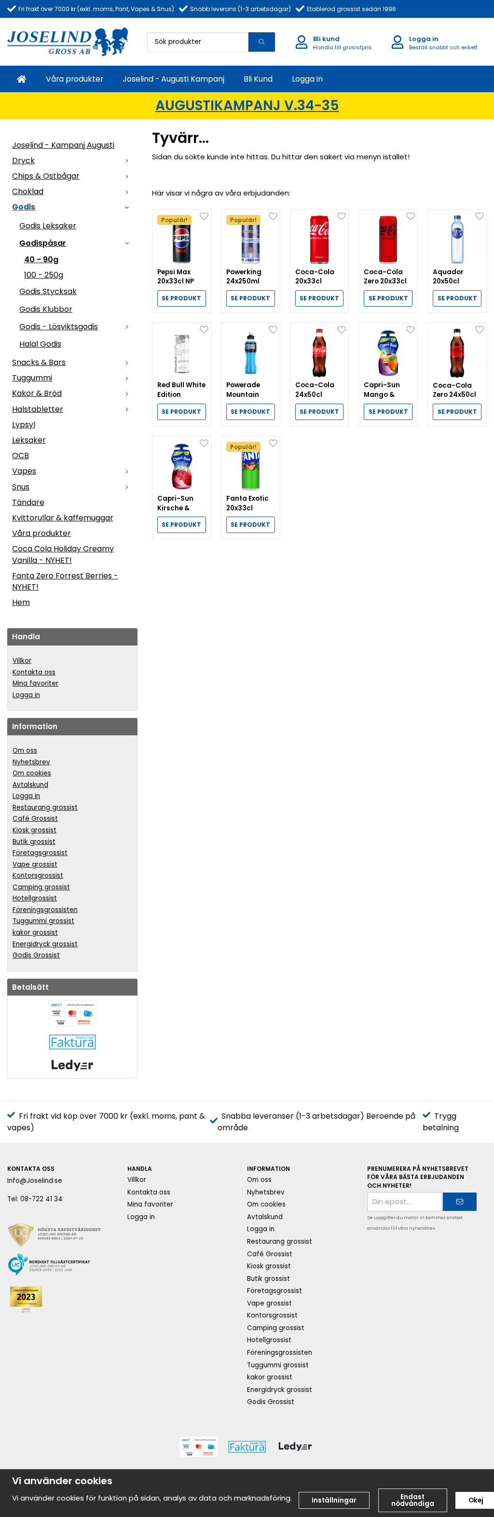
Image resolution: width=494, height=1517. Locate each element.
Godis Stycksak (48, 291)
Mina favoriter (35, 683)
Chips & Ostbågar (46, 176)
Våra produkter (74, 78)
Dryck (23, 160)
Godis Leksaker (47, 225)
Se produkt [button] (181, 298)
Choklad (27, 191)
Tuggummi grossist (43, 921)
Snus (20, 486)
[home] (21, 79)
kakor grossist (35, 932)
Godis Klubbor (45, 309)
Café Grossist (35, 818)
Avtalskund (30, 784)
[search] (261, 42)
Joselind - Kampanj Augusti (63, 145)
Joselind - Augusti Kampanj (173, 78)
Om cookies (32, 773)
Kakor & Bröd (37, 393)
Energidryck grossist (45, 944)
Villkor (22, 660)
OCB (20, 455)
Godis (23, 206)
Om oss (25, 750)
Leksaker (29, 440)
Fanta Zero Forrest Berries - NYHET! (65, 581)
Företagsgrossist (40, 852)
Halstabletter (37, 409)
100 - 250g (43, 275)
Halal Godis (40, 344)
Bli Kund (258, 78)
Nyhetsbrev (31, 762)
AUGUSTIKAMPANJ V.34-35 (247, 105)
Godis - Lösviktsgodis (58, 326)
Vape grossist (35, 864)
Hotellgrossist (35, 898)
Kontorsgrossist (38, 875)
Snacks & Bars (39, 362)
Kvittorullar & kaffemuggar (62, 517)
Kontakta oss (34, 672)
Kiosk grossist (34, 830)
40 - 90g (41, 259)
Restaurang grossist (45, 807)
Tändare (28, 502)
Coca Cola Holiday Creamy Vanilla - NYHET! (63, 554)
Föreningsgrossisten (45, 909)
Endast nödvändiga (412, 1500)
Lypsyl (23, 424)
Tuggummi (32, 377)
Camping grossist (41, 887)
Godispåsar (42, 243)
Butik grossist (34, 841)
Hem (21, 602)
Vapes (24, 471)
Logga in (307, 78)
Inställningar (334, 1500)
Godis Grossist (36, 955)
